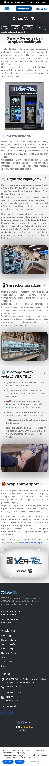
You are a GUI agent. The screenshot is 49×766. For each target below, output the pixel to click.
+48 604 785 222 (37, 2)
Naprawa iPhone (8, 653)
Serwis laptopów (8, 649)
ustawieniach (31, 757)
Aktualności (6, 662)
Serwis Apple (7, 636)
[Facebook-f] (4, 713)
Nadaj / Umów (23, 9)
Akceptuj (8, 762)
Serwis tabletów (8, 644)
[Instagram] (10, 713)
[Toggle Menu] (7, 9)
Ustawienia (32, 762)
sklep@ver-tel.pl (13, 697)
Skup (3, 657)
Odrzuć (19, 762)
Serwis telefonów (9, 640)
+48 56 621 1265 (13, 693)
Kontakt (4, 666)
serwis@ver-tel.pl (13, 700)
